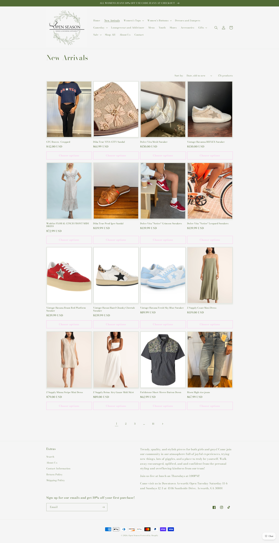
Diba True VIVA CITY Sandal (109, 142)
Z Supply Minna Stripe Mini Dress (64, 392)
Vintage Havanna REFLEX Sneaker (206, 142)
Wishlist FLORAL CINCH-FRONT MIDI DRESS (67, 225)
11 (153, 424)
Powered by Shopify (149, 535)
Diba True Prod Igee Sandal (108, 223)
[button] (133, 20)
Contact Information (58, 468)
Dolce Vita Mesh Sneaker (154, 142)
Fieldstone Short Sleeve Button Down (160, 392)
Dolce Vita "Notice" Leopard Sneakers (208, 223)
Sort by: (179, 75)
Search (50, 457)
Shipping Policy (55, 480)
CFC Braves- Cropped (58, 142)
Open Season (134, 535)
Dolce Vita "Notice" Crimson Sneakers (161, 223)
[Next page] (162, 423)
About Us (51, 462)
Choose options (69, 155)
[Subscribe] (103, 507)
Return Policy (54, 474)
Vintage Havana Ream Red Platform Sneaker (66, 309)
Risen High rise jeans (198, 392)
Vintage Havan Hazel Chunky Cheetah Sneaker (114, 309)
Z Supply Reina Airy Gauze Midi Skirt (113, 392)
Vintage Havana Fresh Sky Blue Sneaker (162, 307)
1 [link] (116, 424)
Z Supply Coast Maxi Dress (202, 307)
